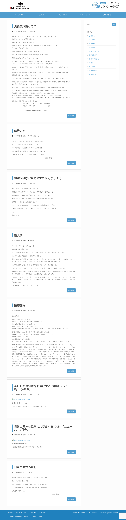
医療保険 (19, 305)
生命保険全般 (93, 70)
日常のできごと (34, 136)
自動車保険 (92, 74)
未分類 (32, 240)
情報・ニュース (34, 394)
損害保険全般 (93, 55)
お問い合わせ (107, 15)
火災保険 (32, 183)
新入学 (18, 235)
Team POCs (116, 513)
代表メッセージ (85, 15)
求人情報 (33, 513)
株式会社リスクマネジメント (22, 6)
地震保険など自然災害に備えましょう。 (39, 178)
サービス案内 (19, 15)
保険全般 (32, 31)
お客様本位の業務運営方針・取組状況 (18, 517)
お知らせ (92, 36)
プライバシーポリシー (22, 513)
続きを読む (71, 115)
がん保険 (92, 40)
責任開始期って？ (25, 26)
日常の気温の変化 (25, 467)
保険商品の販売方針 (37, 517)
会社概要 (41, 15)
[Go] (114, 24)
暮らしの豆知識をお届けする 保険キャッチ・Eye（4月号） (42, 387)
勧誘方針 (10, 513)
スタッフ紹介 (63, 15)
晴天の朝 (19, 130)
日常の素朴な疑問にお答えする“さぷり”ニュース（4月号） (43, 428)
